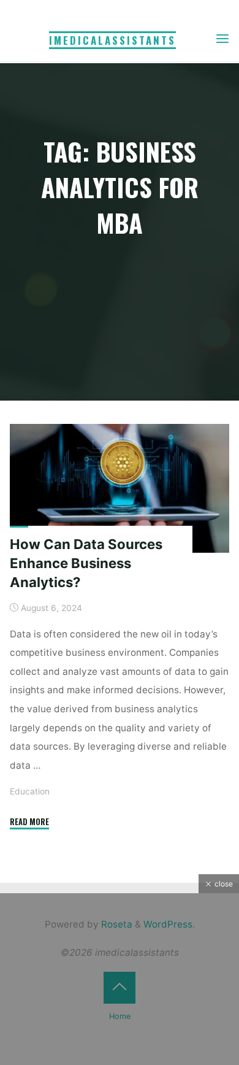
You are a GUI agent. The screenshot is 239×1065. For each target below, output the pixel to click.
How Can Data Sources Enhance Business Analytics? (86, 563)
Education (30, 791)
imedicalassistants (112, 40)
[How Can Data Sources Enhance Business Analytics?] (119, 488)
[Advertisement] (119, 979)
